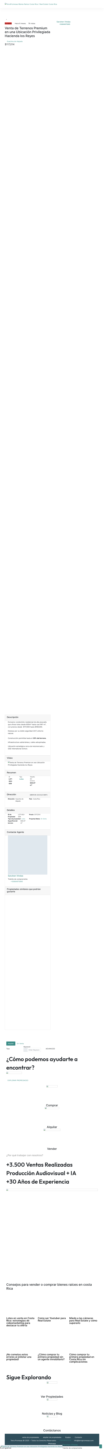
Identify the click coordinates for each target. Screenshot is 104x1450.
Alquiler (11, 1044)
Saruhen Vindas (15, 876)
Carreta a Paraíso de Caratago (18, 935)
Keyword (27, 1047)
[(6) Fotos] (7, 924)
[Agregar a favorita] (5, 19)
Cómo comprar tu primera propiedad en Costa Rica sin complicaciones (81, 1358)
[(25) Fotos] (7, 968)
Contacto (78, 1437)
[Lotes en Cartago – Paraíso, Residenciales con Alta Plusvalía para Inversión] (27, 909)
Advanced (50, 1049)
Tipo (8, 1049)
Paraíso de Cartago (13, 979)
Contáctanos (52, 1430)
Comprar (52, 1105)
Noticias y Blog (52, 1413)
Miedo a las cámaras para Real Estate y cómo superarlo (83, 1320)
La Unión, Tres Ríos (13, 1022)
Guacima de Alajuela (14, 41)
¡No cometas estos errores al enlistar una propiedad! (18, 1357)
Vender (52, 1148)
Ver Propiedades (52, 1396)
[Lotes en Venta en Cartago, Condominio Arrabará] (27, 953)
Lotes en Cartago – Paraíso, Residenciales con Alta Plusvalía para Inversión (26, 931)
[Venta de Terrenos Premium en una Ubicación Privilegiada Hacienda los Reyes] (27, 855)
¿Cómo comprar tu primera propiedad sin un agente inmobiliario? (51, 1357)
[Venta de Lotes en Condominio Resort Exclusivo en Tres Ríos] (27, 996)
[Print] (8, 19)
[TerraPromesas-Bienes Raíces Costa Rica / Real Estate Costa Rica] (31, 4)
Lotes (21, 779)
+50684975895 (17, 881)
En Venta (44, 819)
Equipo (68, 1437)
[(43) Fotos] (7, 1012)
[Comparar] (6, 19)
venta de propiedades (30, 1437)
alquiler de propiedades (52, 1437)
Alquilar (52, 1127)
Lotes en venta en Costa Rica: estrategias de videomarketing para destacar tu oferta (20, 1322)
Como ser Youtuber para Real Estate (52, 1319)
